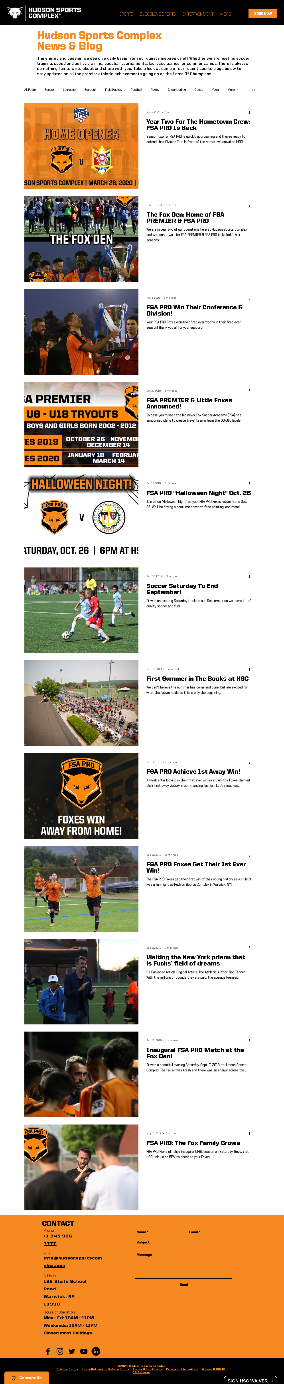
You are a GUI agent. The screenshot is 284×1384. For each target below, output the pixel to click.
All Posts (30, 89)
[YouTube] (83, 1351)
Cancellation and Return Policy (105, 1369)
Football (136, 89)
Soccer (49, 89)
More (231, 89)
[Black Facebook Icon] (47, 1351)
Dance (199, 89)
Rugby (155, 89)
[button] (254, 90)
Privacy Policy (67, 1369)
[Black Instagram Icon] (59, 1351)
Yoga (215, 89)
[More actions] (251, 112)
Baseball (90, 89)
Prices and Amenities (182, 1369)
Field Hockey (113, 89)
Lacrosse (69, 89)
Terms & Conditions (147, 1369)
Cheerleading (177, 89)
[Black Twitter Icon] (71, 1351)
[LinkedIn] (95, 1351)
